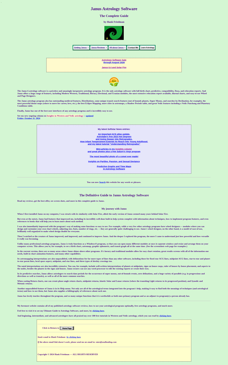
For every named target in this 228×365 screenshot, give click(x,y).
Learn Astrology (147, 48)
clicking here (98, 311)
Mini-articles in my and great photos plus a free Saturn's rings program (114, 150)
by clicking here (74, 337)
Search (102, 182)
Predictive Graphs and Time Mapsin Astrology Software (114, 167)
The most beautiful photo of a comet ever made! (114, 156)
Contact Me (133, 48)
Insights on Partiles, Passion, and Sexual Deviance (114, 161)
